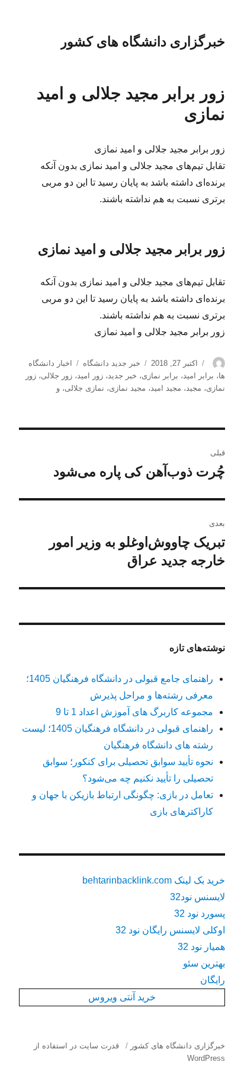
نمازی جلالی (84, 388)
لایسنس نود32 (197, 897)
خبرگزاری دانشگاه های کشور (142, 41)
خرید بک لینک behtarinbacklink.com (153, 880)
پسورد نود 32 (199, 913)
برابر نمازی (160, 375)
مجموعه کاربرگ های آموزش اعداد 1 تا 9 (134, 712)
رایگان (212, 980)
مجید (193, 388)
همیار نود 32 (201, 947)
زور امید (90, 375)
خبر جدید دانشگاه (111, 363)
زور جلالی (56, 375)
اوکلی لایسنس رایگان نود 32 (170, 930)
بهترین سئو (204, 963)
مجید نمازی (127, 388)
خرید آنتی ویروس (122, 997)
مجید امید (165, 388)
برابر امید (198, 375)
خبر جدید (122, 375)
